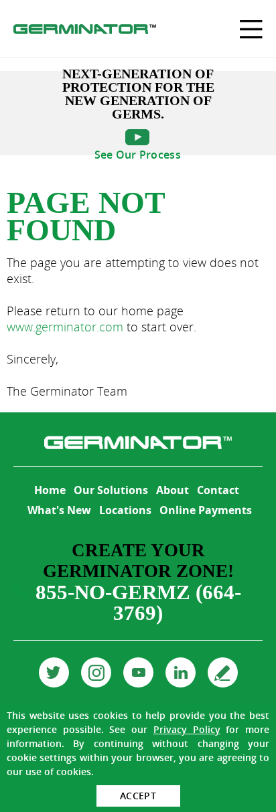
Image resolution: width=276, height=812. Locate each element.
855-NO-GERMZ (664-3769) (138, 602)
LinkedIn (180, 672)
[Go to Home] (84, 30)
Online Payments (205, 510)
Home (50, 490)
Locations (125, 510)
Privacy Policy (186, 729)
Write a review (223, 672)
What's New (59, 510)
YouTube (138, 672)
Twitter (54, 672)
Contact (218, 490)
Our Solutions (111, 490)
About (172, 490)
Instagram (96, 672)
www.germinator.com (65, 327)
